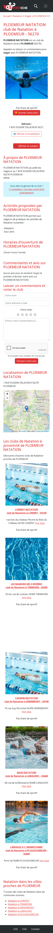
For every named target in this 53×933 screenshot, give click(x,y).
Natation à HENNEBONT (21, 907)
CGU (24, 929)
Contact (35, 929)
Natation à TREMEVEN (20, 904)
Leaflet (23, 431)
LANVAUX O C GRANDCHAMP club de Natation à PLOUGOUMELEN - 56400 (26, 850)
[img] (26, 411)
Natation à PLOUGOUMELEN (23, 914)
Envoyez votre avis (26, 361)
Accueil (7, 16)
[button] (26, 408)
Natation (17, 16)
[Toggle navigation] (46, 6)
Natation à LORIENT (19, 900)
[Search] (36, 6)
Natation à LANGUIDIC (20, 911)
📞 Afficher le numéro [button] (26, 146)
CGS (15, 929)
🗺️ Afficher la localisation (26, 133)
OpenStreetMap (43, 431)
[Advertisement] (26, 628)
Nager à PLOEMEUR (35, 16)
